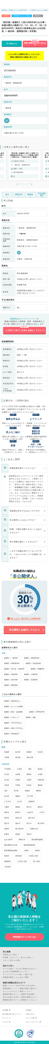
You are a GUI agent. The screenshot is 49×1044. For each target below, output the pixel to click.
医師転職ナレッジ (10, 988)
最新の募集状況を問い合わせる (35, 44)
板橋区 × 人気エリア (12, 717)
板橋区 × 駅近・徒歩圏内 (13, 712)
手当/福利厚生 (42, 194)
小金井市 (30, 812)
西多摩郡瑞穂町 (37, 839)
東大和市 (41, 823)
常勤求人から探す (10, 954)
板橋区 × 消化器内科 (33, 663)
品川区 (6, 780)
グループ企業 (30, 1018)
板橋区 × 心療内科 (31, 674)
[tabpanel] (24, 165)
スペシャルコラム (10, 991)
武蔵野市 (31, 801)
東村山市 (18, 818)
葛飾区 (17, 796)
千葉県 (6, 757)
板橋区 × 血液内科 (31, 680)
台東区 (17, 774)
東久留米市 (19, 829)
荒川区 (16, 791)
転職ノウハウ (8, 985)
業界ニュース (25, 991)
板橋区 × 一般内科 (11, 658)
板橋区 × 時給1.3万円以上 (13, 728)
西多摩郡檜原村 (29, 845)
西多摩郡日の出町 (10, 845)
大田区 (29, 780)
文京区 (6, 774)
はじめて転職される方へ (26, 968)
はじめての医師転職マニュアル (15, 971)
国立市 (6, 823)
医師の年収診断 (27, 994)
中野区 (17, 785)
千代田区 (7, 769)
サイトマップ (6, 1018)
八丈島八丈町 (22, 861)
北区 (5, 791)
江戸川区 (30, 796)
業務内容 (18, 194)
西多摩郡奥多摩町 (10, 850)
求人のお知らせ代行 (11, 997)
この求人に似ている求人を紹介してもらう (24, 330)
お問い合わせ (30, 1014)
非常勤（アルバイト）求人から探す (17, 957)
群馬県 (29, 752)
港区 (30, 769)
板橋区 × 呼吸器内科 (12, 663)
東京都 (17, 757)
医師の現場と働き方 (28, 988)
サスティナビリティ (32, 1022)
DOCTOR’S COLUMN (25, 985)
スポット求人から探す (12, 960)
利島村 (37, 850)
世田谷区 (41, 780)
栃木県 (17, 752)
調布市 (6, 812)
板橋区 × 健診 (31, 717)
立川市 (19, 801)
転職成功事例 (8, 977)
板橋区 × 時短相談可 (12, 734)
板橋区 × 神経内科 (11, 674)
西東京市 (22, 839)
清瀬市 (6, 829)
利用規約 (29, 1010)
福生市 (17, 823)
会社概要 (5, 1010)
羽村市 (29, 834)
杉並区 (29, 785)
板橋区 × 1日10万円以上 (13, 723)
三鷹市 (6, 807)
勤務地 (30, 194)
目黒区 (17, 780)
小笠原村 (7, 867)
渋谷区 (6, 785)
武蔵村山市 (34, 829)
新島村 (6, 856)
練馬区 (38, 791)
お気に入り (13, 43)
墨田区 (29, 774)
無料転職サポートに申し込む (24, 937)
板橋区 (27, 791)
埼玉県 (40, 752)
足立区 (6, 796)
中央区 (19, 769)
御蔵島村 (7, 861)
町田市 (17, 812)
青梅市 (17, 807)
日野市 (6, 818)
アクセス (5, 1022)
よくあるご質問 (22, 977)
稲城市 (17, 834)
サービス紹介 (8, 968)
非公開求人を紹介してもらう (24, 629)
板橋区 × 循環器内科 (31, 658)
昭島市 (40, 807)
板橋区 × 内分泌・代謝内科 (14, 669)
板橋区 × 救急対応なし (12, 701)
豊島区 (40, 785)
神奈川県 (30, 757)
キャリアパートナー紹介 (12, 974)
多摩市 (6, 834)
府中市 (29, 807)
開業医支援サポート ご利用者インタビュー (20, 1000)
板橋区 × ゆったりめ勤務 (13, 706)
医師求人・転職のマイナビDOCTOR (14, 10)
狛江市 (29, 823)
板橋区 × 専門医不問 (36, 712)
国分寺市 (31, 818)
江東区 (40, 774)
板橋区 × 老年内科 (11, 680)
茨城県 (6, 752)
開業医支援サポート (11, 994)
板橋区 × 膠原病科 (11, 685)
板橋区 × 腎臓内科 (37, 669)
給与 (7, 194)
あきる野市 (8, 839)
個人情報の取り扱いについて (11, 1014)
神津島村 (18, 856)
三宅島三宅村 (33, 856)
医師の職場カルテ (28, 997)
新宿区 (40, 769)
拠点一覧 (28, 974)
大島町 (26, 850)
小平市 (41, 812)
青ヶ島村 (36, 861)
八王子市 (7, 801)
